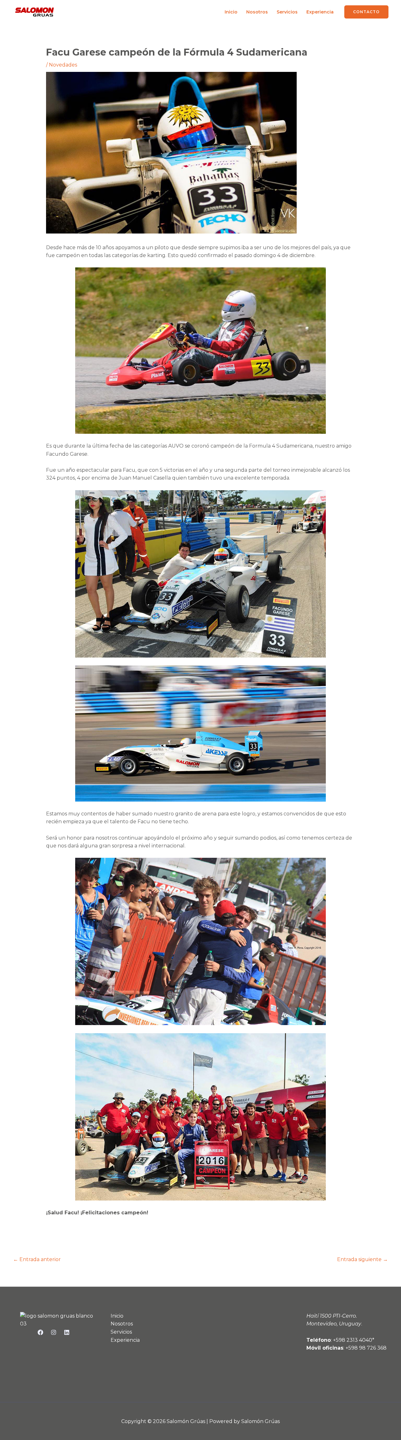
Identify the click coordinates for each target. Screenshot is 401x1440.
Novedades (63, 65)
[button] (366, 12)
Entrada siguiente (362, 1259)
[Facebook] (40, 1332)
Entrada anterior (37, 1259)
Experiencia (320, 12)
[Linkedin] (67, 1332)
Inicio (231, 12)
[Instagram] (53, 1332)
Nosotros (257, 12)
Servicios (287, 12)
